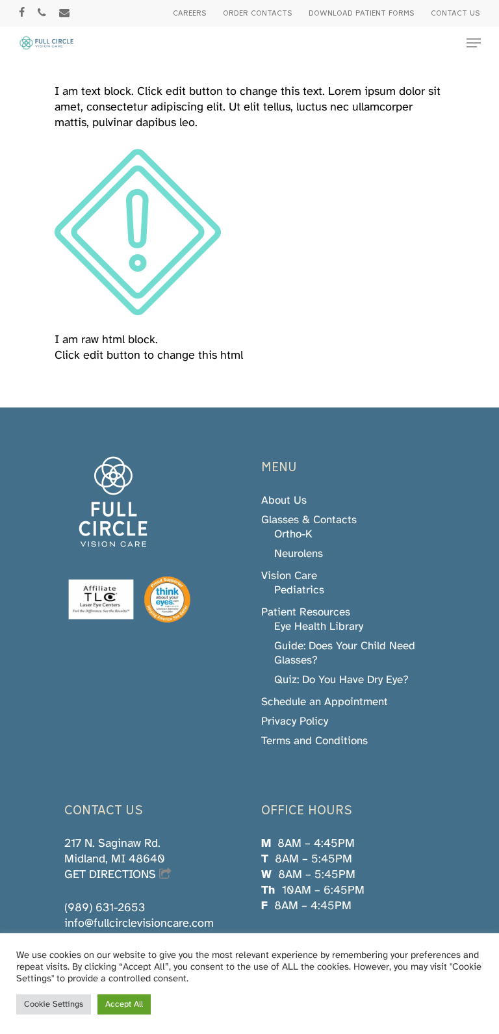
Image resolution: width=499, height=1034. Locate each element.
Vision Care (289, 576)
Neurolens (298, 554)
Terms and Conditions (314, 741)
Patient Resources (305, 612)
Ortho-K (293, 534)
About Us (284, 500)
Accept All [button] (124, 1004)
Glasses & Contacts (309, 520)
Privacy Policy (294, 721)
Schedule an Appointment (324, 702)
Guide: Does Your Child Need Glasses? (344, 653)
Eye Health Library (318, 626)
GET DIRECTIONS (111, 875)
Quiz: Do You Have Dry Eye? (341, 680)
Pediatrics (299, 590)
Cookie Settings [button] (53, 1004)
